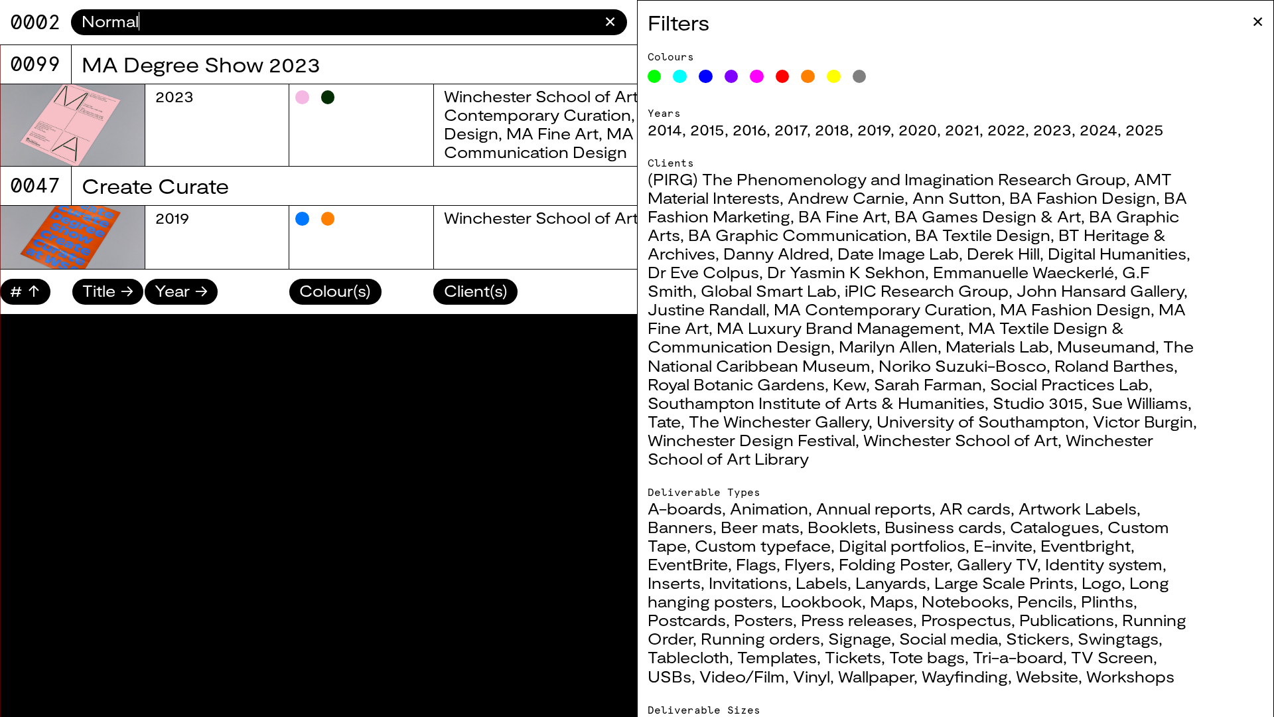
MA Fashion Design (1075, 309)
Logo (1101, 583)
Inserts (674, 583)
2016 (749, 129)
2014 (665, 129)
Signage (859, 638)
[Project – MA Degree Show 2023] (72, 125)
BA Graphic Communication (797, 235)
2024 (1098, 129)
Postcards (687, 620)
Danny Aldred (776, 253)
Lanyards (890, 583)
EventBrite (688, 564)
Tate (664, 421)
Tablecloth (688, 657)
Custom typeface (763, 545)
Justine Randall (707, 309)
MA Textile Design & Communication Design (603, 142)
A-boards (685, 508)
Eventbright (1085, 545)
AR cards (975, 508)
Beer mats (760, 527)
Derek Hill (1003, 253)
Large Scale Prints (1004, 583)
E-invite (1002, 545)
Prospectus (966, 620)
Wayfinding (965, 676)
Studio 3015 (1038, 403)
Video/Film (742, 676)
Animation (769, 508)
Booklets (842, 527)
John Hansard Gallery (1100, 290)
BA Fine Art (842, 216)
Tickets (853, 657)
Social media (948, 638)
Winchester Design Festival (751, 440)
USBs (669, 676)
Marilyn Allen (888, 346)
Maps (892, 601)
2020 (917, 129)
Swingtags (1118, 638)
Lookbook (821, 601)
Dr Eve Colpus (703, 272)
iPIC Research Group (927, 290)
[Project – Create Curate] (72, 237)
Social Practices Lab (1069, 384)
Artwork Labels (1078, 508)
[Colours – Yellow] (834, 77)
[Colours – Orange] (808, 77)
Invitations (748, 583)
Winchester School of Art (960, 440)
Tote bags (927, 657)
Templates (777, 657)
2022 (1006, 129)
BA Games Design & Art (987, 216)
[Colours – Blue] (706, 77)
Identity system (1104, 564)
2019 (873, 129)
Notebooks (965, 601)
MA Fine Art (552, 133)
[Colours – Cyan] (680, 77)
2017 (790, 129)
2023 (1052, 129)
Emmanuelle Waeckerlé (1023, 272)
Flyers (807, 564)
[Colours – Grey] (860, 77)
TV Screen (1112, 657)
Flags (756, 564)
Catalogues (1054, 527)
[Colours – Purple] (731, 77)
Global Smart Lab (769, 290)
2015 (707, 129)
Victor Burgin (1143, 421)
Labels (821, 583)
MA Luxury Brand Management (838, 328)
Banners (680, 527)
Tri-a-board (1018, 657)
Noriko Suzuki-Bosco (962, 366)
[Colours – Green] (655, 77)
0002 (35, 22)
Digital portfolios (902, 545)
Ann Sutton (956, 198)
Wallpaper (876, 676)
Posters (763, 620)
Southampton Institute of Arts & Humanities (816, 403)
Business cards (943, 527)
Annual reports (874, 508)
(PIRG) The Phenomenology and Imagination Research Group (887, 179)
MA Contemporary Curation (883, 309)
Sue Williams (1140, 403)
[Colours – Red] (783, 77)
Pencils (1045, 601)
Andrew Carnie (846, 198)
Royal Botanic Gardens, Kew (757, 384)
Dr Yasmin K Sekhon (846, 272)
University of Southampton (981, 421)
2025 (1144, 129)
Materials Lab (997, 346)
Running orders (760, 638)
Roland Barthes (1114, 366)
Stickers (1038, 638)
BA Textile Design (982, 235)
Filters (679, 22)
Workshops (1130, 676)
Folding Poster (894, 564)
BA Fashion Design (1082, 198)
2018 (832, 129)
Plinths (1107, 601)
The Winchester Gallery (779, 421)
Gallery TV (997, 564)
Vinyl (811, 676)
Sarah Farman (928, 384)
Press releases (857, 620)
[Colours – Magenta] (757, 77)
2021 (962, 129)
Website (1047, 676)
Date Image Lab (898, 253)
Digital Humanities (1117, 253)
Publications (1066, 620)
